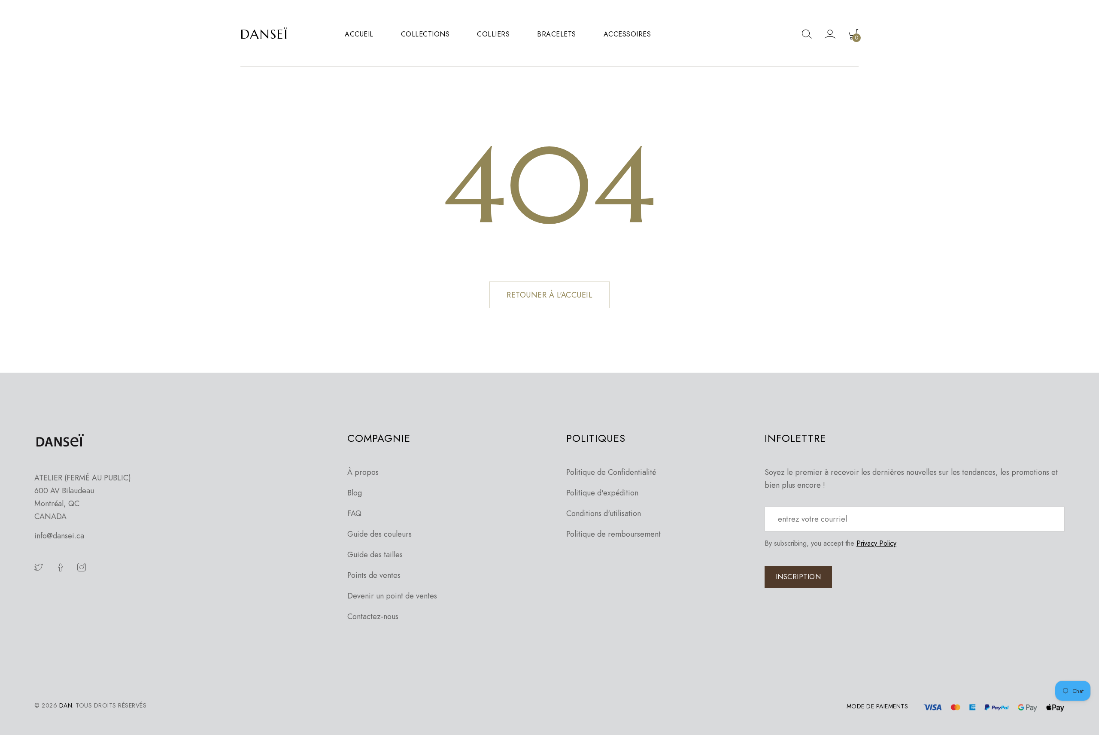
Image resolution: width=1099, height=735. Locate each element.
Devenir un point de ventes (392, 595)
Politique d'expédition (602, 492)
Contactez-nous (372, 616)
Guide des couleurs (379, 534)
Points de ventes (374, 575)
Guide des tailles (375, 554)
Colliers (493, 34)
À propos (363, 472)
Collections (425, 34)
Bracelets (556, 34)
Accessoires (627, 34)
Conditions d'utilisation (603, 513)
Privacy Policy (876, 543)
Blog (354, 492)
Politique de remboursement (613, 534)
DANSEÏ (264, 34)
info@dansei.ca (59, 535)
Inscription (798, 577)
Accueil (359, 34)
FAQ (354, 513)
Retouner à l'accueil (549, 295)
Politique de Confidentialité (611, 472)
